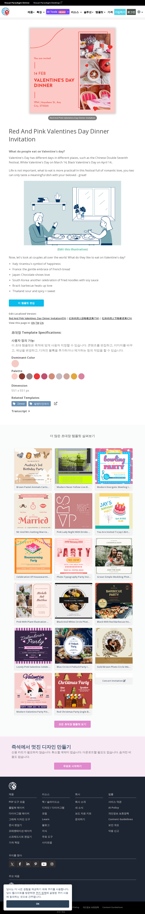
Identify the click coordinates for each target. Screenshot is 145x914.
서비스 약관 (114, 801)
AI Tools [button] (56, 11)
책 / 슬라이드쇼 (50, 801)
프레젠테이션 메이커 (20, 830)
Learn (45, 819)
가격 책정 (14, 842)
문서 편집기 (15, 825)
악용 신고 (113, 830)
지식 (44, 830)
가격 (110, 12)
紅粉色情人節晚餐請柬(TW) (84, 318)
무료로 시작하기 (72, 766)
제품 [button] (30, 12)
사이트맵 (47, 842)
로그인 (131, 12)
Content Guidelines (120, 819)
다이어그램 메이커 (19, 813)
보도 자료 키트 (83, 813)
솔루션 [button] (88, 12)
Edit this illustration (72, 249)
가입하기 (120, 12)
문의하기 (80, 819)
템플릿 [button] (99, 12)
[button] (40, 12)
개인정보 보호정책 (118, 813)
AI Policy (113, 807)
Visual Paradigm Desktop (46, 2)
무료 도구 (47, 836)
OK (37, 903)
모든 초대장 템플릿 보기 (72, 724)
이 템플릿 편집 (26, 303)
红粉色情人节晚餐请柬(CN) (117, 318)
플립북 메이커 (16, 807)
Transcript (19, 411)
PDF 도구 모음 (17, 801)
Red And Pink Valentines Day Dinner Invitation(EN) (37, 318)
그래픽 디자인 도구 (19, 819)
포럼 (44, 813)
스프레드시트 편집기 (20, 836)
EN (33, 323)
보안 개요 (113, 825)
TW (37, 323)
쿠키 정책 (41, 892)
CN (42, 323)
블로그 (46, 825)
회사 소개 (80, 801)
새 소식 (79, 807)
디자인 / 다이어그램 (53, 807)
